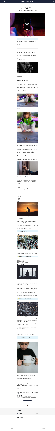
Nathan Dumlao (27, 373)
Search (33, 1)
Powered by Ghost (43, 428)
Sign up (31, 1)
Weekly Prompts (27, 1)
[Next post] (37, 404)
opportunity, (30, 7)
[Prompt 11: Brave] (27, 413)
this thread (33, 396)
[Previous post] (17, 404)
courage (18, 393)
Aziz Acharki (27, 216)
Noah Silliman (27, 279)
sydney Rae (27, 316)
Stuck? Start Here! (23, 1)
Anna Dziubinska (27, 249)
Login (53, 1)
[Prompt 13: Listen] (27, 412)
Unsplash (30, 36)
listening (26, 176)
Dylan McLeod (27, 36)
